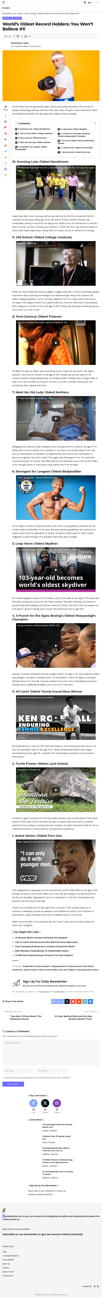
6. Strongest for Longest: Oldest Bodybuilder (31, 148)
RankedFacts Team (20, 43)
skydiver (71, 970)
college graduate (58, 966)
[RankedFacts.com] (5, 1286)
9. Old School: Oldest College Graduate (35, 133)
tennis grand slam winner (87, 970)
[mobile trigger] (4, 2)
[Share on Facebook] (14, 36)
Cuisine (45, 1131)
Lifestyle (53, 1131)
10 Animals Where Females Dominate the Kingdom (41, 938)
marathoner (17, 970)
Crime (44, 1142)
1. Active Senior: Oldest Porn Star (75, 152)
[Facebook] (33, 1106)
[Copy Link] (21, 36)
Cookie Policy (59, 992)
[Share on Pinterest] (5, 133)
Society (52, 1142)
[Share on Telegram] (5, 151)
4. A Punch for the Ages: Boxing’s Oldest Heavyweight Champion (74, 134)
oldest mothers (31, 970)
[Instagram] (56, 1106)
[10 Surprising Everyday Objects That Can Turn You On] (34, 1151)
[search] (85, 2)
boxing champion (42, 966)
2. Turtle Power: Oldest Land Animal (76, 148)
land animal (88, 966)
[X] (45, 1106)
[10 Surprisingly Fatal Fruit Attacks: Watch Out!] (34, 1128)
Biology (7, 18)
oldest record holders (48, 970)
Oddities (46, 1154)
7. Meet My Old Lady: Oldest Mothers (34, 142)
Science (17, 18)
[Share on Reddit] (5, 145)
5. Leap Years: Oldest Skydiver (73, 129)
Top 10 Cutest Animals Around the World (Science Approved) (46, 942)
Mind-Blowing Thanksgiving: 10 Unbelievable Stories (42, 951)
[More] (29, 36)
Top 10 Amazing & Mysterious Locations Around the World (45, 946)
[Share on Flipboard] (5, 127)
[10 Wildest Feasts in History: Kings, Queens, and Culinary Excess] (34, 1163)
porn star (63, 970)
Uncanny (54, 1154)
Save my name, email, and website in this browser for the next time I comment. (38, 1078)
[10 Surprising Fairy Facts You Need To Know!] (34, 1175)
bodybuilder (28, 966)
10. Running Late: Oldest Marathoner (34, 129)
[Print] (25, 36)
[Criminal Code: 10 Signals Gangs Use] (34, 1139)
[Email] (5, 157)
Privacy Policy (44, 992)
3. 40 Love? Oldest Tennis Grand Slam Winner (76, 142)
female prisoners (74, 966)
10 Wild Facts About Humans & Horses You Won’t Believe (44, 955)
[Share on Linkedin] (5, 139)
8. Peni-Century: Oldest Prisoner (32, 138)
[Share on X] (18, 36)
